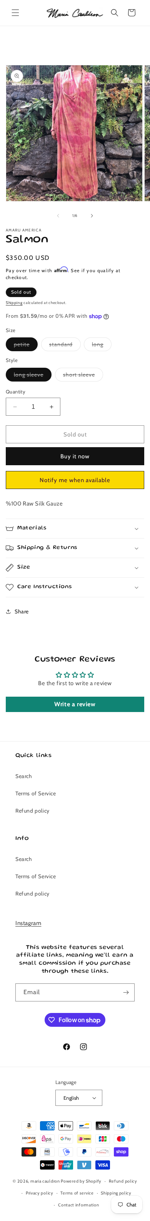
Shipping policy (116, 1193)
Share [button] (22, 611)
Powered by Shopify (81, 1181)
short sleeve (83, 376)
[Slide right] (91, 215)
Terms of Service (35, 793)
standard (65, 345)
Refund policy (32, 810)
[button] (15, 12)
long (102, 345)
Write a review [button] (74, 704)
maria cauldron (45, 1181)
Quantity (15, 391)
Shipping (14, 302)
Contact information (78, 1205)
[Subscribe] (125, 992)
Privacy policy (39, 1193)
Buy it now (75, 456)
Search (23, 776)
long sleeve (33, 376)
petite (26, 345)
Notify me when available (75, 480)
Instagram (28, 923)
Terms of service (76, 1193)
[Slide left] (58, 215)
